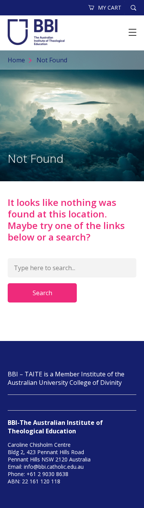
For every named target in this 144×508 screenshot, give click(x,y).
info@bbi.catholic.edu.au (54, 466)
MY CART (109, 7)
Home (16, 60)
